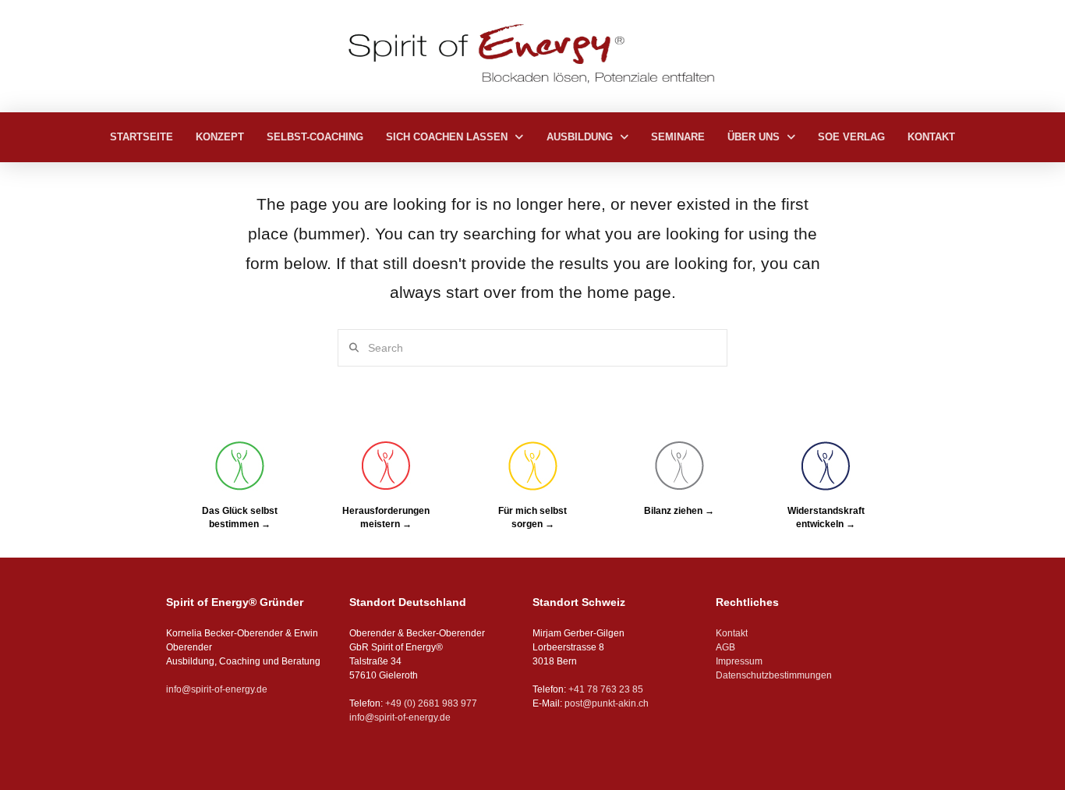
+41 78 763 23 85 (605, 689)
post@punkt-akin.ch (606, 703)
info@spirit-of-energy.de (216, 689)
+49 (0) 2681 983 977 (430, 703)
